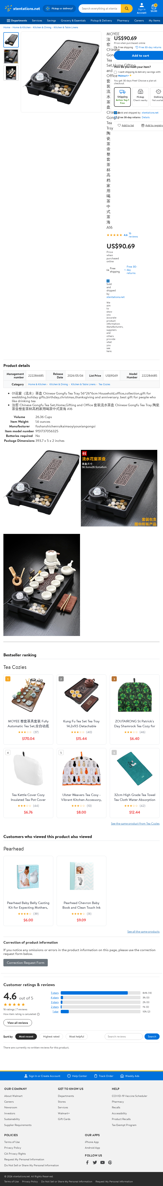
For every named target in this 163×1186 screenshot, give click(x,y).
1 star (56, 1011)
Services (37, 20)
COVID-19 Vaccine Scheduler (129, 1096)
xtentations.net (116, 297)
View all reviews (17, 1023)
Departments (19, 20)
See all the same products (143, 931)
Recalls (116, 1107)
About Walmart (13, 1096)
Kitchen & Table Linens (66, 27)
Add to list (128, 125)
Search (152, 1036)
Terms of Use (12, 1142)
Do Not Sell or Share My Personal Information (31, 1165)
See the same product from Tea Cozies (135, 823)
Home (6, 27)
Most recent (26, 1036)
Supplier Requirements (17, 1125)
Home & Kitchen (22, 27)
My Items (154, 20)
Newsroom (10, 1107)
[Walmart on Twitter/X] (95, 1162)
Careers (139, 20)
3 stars (55, 1002)
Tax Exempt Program (124, 1125)
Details (146, 117)
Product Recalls (121, 1119)
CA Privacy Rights (15, 1153)
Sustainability (12, 1119)
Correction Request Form (25, 962)
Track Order (106, 1076)
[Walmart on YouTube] (102, 1162)
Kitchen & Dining (42, 27)
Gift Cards (64, 1119)
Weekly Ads (132, 1076)
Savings (51, 20)
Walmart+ (64, 1113)
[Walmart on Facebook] (87, 1162)
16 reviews (133, 235)
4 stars (55, 997)
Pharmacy (123, 20)
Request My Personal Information (24, 1159)
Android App (92, 1148)
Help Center (79, 1076)
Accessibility (119, 1113)
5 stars (55, 992)
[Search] (127, 8)
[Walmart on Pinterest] (110, 1162)
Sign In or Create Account (44, 1076)
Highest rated (51, 1036)
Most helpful (76, 1036)
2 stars (55, 1006)
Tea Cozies (104, 384)
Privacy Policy (12, 1148)
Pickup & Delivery (101, 20)
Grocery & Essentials (73, 20)
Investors (9, 1113)
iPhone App (92, 1142)
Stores (62, 1101)
